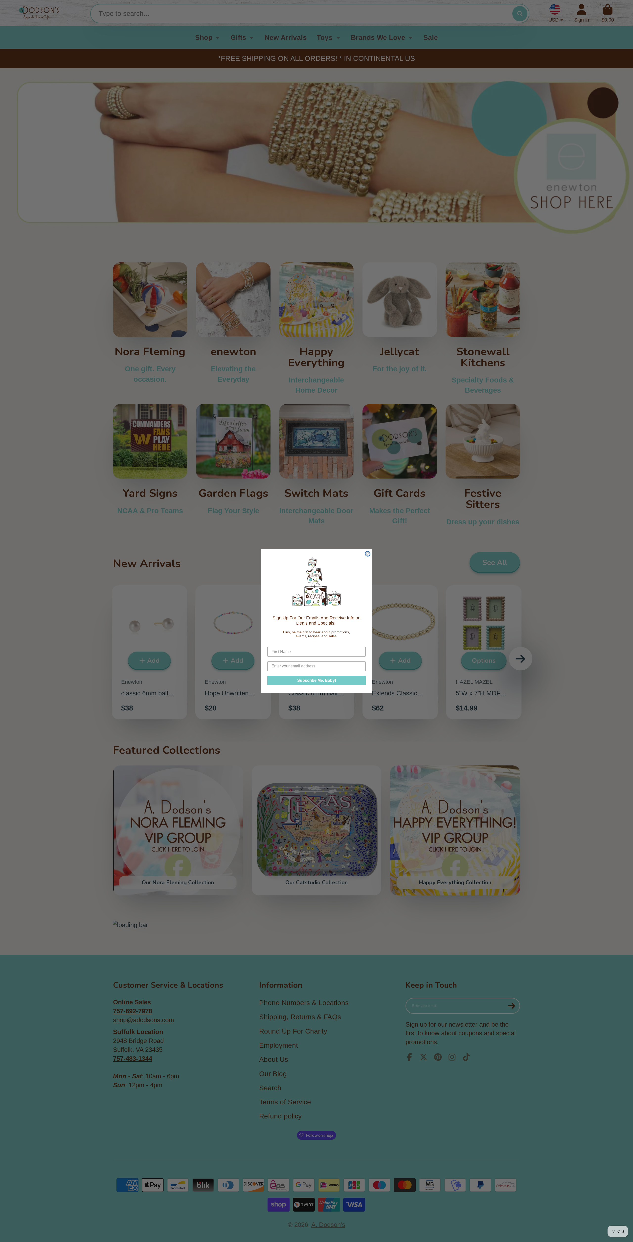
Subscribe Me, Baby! (316, 680)
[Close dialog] (367, 553)
